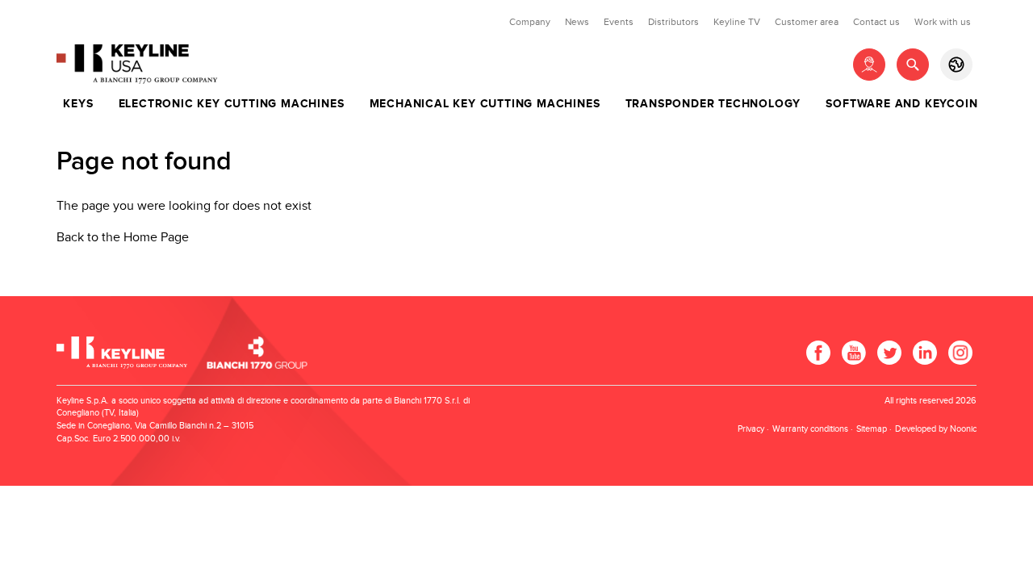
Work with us (942, 21)
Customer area (807, 21)
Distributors (673, 21)
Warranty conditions (810, 429)
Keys (78, 104)
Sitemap (871, 429)
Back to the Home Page (122, 237)
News (577, 21)
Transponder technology (713, 104)
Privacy (751, 429)
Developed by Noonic (936, 429)
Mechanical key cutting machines (485, 104)
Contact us (876, 21)
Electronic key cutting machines (232, 104)
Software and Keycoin (901, 104)
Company (529, 21)
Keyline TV (736, 21)
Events (619, 21)
